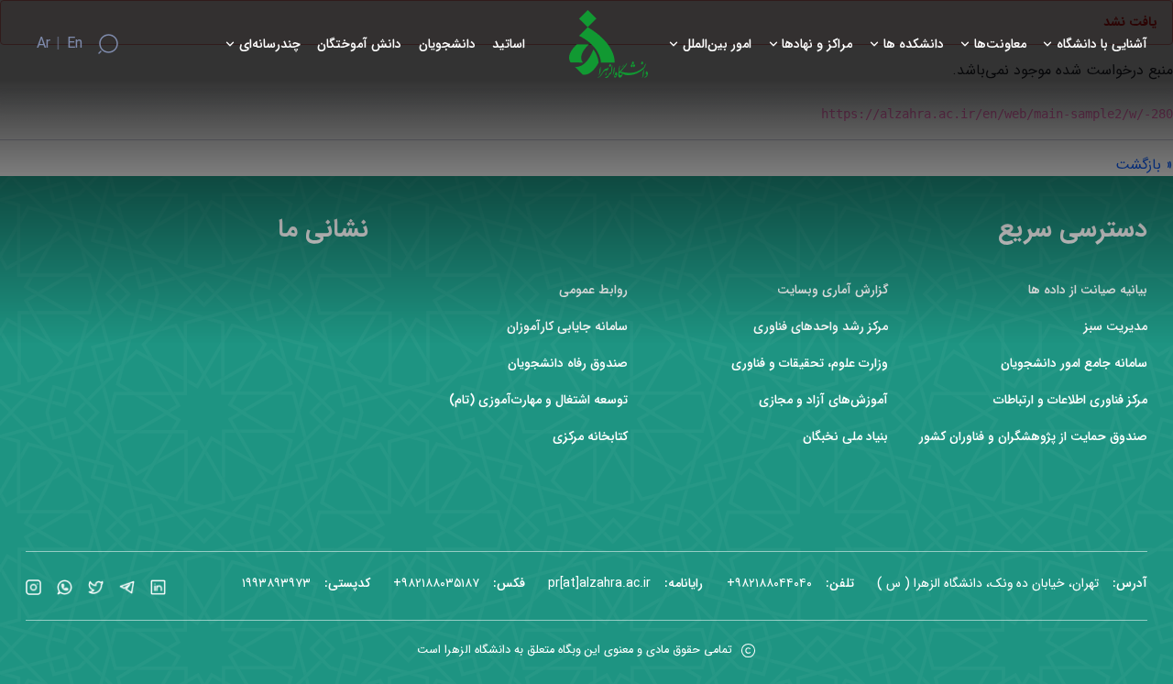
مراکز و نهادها (817, 44)
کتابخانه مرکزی (590, 437)
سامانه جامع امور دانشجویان (1074, 363)
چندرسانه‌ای (270, 44)
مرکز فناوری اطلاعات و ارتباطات (1070, 400)
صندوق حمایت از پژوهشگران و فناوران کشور (1033, 437)
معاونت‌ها (1000, 44)
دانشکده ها (913, 44)
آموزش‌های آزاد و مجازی (823, 400)
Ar (43, 44)
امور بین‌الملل (717, 44)
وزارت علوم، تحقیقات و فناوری (809, 363)
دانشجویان (447, 44)
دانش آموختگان (359, 44)
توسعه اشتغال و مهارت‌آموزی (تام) (538, 400)
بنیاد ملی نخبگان (845, 437)
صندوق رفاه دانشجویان (568, 363)
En (74, 44)
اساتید (508, 44)
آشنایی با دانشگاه (1102, 44)
